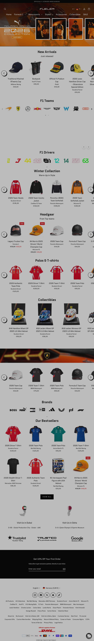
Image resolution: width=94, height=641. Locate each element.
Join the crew (70, 628)
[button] (89, 636)
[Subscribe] (87, 620)
